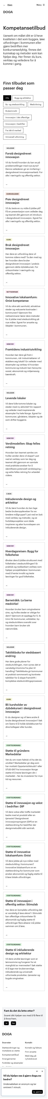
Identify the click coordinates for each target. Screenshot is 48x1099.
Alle (7, 98)
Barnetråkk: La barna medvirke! (18, 602)
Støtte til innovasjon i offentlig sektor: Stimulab (21, 902)
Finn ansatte (30, 1052)
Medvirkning (35, 104)
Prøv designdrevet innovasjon (17, 201)
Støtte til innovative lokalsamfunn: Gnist (18, 853)
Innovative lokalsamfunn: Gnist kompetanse (21, 298)
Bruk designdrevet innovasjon (17, 246)
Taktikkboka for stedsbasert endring (23, 654)
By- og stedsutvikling (14, 104)
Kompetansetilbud (10, 1055)
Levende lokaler (15, 398)
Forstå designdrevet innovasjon (18, 155)
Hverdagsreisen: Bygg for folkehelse (21, 553)
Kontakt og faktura (33, 1048)
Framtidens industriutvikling (23, 349)
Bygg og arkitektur (23, 98)
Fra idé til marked (13, 130)
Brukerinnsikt (11, 111)
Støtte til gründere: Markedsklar (17, 752)
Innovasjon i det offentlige (17, 117)
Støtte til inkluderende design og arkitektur (19, 951)
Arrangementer (9, 1059)
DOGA (8, 12)
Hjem (9, 5)
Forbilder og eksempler (12, 1063)
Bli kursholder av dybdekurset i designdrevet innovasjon (23, 708)
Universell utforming (14, 137)
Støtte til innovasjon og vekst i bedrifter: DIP (23, 804)
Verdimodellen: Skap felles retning (22, 445)
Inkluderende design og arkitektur (20, 500)
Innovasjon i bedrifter (15, 124)
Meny (39, 5)
